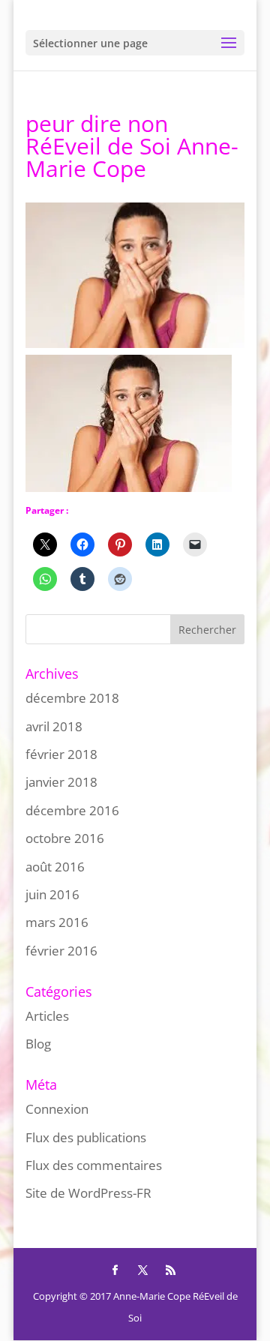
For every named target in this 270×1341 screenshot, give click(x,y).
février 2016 (62, 950)
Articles (47, 1015)
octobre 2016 (65, 838)
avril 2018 (54, 726)
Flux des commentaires (94, 1165)
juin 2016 (53, 894)
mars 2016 (57, 922)
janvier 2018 (62, 781)
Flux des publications (86, 1137)
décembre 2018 (72, 697)
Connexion (57, 1109)
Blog (38, 1043)
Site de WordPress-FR (89, 1193)
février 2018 (62, 754)
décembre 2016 (72, 810)
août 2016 (55, 866)
